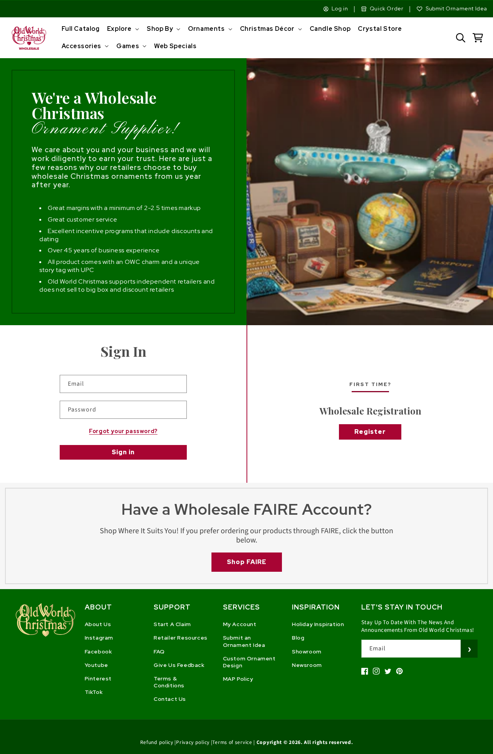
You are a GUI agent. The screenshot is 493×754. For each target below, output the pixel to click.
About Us (98, 624)
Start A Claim (172, 624)
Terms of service (232, 742)
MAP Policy (238, 678)
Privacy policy (193, 742)
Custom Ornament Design (249, 662)
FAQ (159, 651)
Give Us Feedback (179, 665)
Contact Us (170, 698)
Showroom (307, 651)
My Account (240, 624)
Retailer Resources (181, 637)
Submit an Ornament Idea (244, 641)
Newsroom (307, 665)
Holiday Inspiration (318, 624)
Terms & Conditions (169, 682)
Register (370, 432)
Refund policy (156, 742)
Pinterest (98, 678)
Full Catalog (81, 29)
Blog (298, 637)
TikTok (94, 692)
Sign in (123, 452)
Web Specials (175, 46)
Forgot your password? (123, 431)
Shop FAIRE (247, 562)
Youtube (96, 665)
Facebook (98, 651)
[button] (122, 29)
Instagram (99, 637)
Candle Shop (330, 29)
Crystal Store (380, 29)
